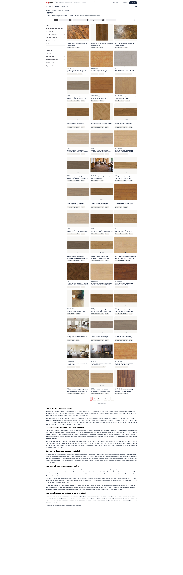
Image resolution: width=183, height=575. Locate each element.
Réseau (57, 6)
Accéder (133, 2)
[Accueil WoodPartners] (49, 2)
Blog (136, 6)
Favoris (125, 2)
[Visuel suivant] (111, 32)
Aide (117, 2)
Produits (50, 6)
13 (105, 399)
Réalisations (64, 6)
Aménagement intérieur (57, 10)
